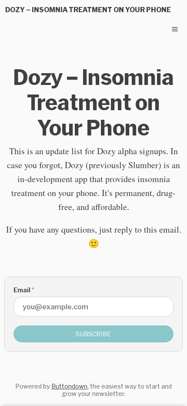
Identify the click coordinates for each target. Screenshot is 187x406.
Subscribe (93, 334)
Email (23, 290)
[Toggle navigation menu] (175, 29)
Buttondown (69, 386)
